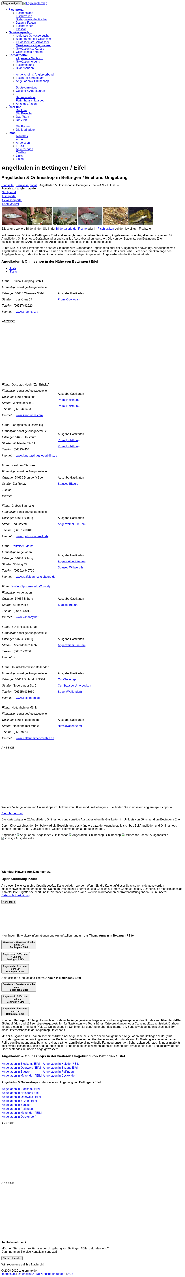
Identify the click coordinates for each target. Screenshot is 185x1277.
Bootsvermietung (27, 87)
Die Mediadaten (26, 129)
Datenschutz (26, 1273)
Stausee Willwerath (70, 567)
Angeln (20, 139)
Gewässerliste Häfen (29, 51)
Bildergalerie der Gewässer (33, 38)
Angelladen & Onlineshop (32, 81)
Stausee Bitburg (68, 483)
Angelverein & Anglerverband (35, 74)
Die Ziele (22, 119)
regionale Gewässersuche (33, 35)
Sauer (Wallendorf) (70, 691)
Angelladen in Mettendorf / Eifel (22, 1075)
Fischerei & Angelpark (30, 77)
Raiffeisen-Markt (22, 546)
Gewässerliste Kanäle (30, 48)
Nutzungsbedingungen (50, 1273)
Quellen (21, 152)
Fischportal (9, 196)
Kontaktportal (10, 204)
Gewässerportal (26, 185)
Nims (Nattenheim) (70, 725)
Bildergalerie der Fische (31, 19)
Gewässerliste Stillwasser (32, 42)
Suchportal (9, 192)
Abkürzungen (24, 149)
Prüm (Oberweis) (68, 299)
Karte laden (9, 901)
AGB (70, 1273)
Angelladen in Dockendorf (59, 1075)
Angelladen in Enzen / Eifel (60, 1067)
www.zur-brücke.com (29, 415)
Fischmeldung (25, 64)
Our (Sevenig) (67, 679)
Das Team (22, 116)
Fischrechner (24, 25)
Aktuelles (22, 136)
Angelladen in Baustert (16, 1071)
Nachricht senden (12, 1258)
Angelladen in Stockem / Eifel (21, 1063)
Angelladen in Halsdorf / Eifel (61, 1063)
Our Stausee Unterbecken (74, 685)
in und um (19, 945)
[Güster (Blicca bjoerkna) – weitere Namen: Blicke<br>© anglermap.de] (90, 224)
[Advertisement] (46, 351)
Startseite (7, 185)
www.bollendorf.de (28, 697)
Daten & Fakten (26, 22)
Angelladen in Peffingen (58, 1071)
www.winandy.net (27, 617)
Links (19, 155)
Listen (20, 158)
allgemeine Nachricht (29, 58)
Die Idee (21, 110)
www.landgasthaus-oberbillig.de (36, 455)
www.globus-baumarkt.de (32, 536)
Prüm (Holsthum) (68, 399)
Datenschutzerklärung (15, 895)
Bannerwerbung (26, 97)
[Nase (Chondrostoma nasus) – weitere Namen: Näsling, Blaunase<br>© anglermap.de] (39, 224)
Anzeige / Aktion (26, 103)
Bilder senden (25, 68)
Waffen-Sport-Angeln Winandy (31, 586)
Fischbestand (24, 12)
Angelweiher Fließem (71, 524)
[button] (17, 9)
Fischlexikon (24, 16)
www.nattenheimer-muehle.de (35, 738)
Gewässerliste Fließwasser (33, 45)
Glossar (21, 29)
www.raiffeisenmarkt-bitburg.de (35, 576)
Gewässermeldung (28, 61)
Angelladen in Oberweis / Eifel (21, 1067)
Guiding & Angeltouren (30, 90)
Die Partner (23, 126)
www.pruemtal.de (27, 311)
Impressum (8, 1273)
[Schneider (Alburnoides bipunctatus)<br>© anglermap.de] (14, 224)
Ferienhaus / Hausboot (30, 100)
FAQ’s (20, 145)
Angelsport (23, 142)
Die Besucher (24, 113)
